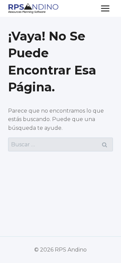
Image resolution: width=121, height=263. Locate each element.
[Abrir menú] (105, 8)
